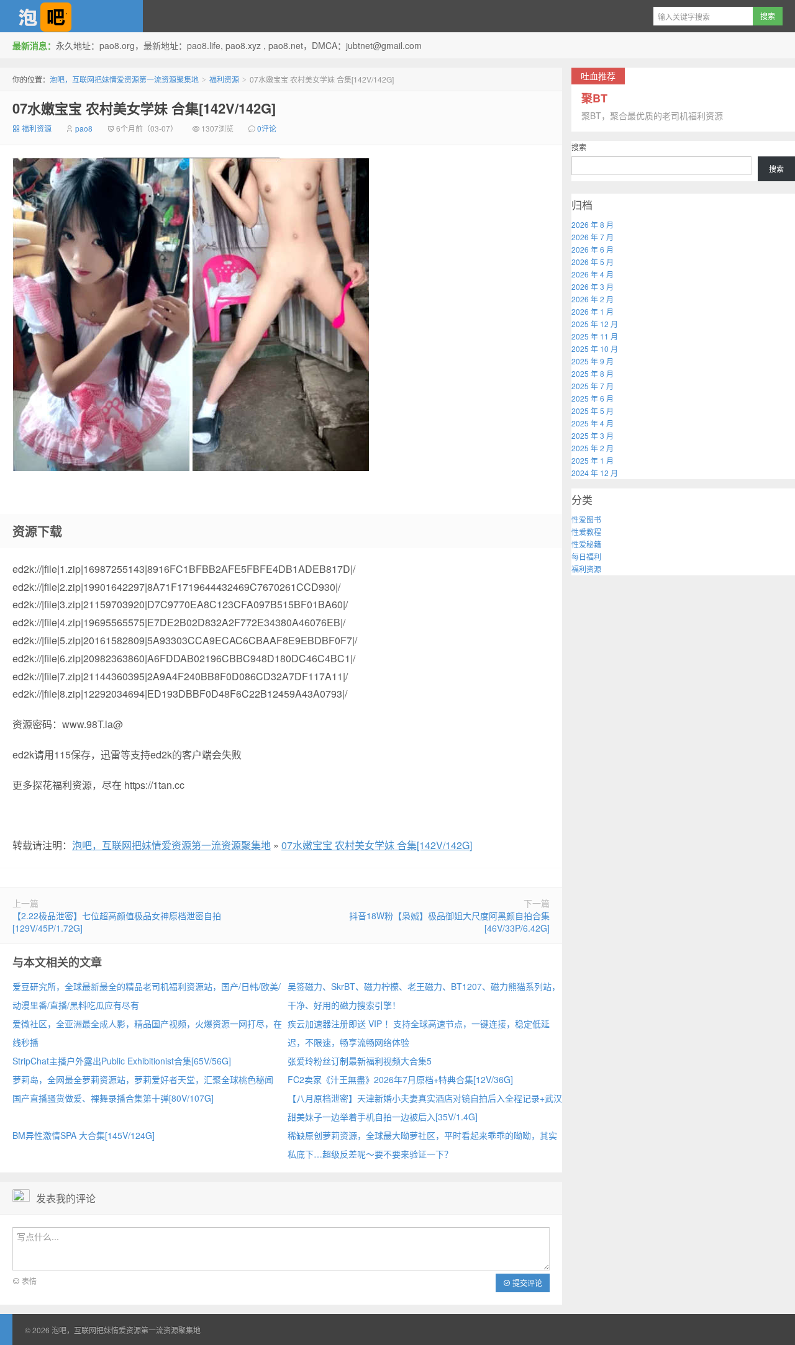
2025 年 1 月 (592, 460)
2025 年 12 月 (594, 323)
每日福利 (586, 556)
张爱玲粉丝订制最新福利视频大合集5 (360, 1061)
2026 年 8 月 (592, 224)
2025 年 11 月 (594, 336)
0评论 (266, 128)
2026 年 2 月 (592, 299)
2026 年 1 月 (592, 311)
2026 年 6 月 (592, 249)
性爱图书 (586, 519)
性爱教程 (586, 531)
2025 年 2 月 (592, 448)
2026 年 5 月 (592, 261)
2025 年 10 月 (594, 348)
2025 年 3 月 (592, 435)
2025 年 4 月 (592, 423)
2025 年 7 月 (592, 385)
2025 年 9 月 (592, 361)
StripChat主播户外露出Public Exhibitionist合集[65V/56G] (121, 1061)
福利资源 (224, 79)
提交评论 (526, 1282)
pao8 (84, 128)
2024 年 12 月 (594, 472)
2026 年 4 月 (592, 274)
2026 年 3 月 (592, 286)
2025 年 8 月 (592, 373)
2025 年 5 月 (592, 410)
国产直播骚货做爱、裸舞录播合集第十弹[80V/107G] (113, 1098)
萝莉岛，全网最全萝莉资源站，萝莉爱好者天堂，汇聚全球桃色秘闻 (142, 1079)
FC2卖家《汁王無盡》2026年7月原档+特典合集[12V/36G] (400, 1079)
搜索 (578, 147)
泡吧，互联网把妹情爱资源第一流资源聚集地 (71, 16)
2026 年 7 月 (592, 237)
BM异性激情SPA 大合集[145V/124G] (83, 1135)
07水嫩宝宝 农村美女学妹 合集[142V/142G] (144, 108)
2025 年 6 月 (592, 398)
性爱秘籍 (586, 544)
